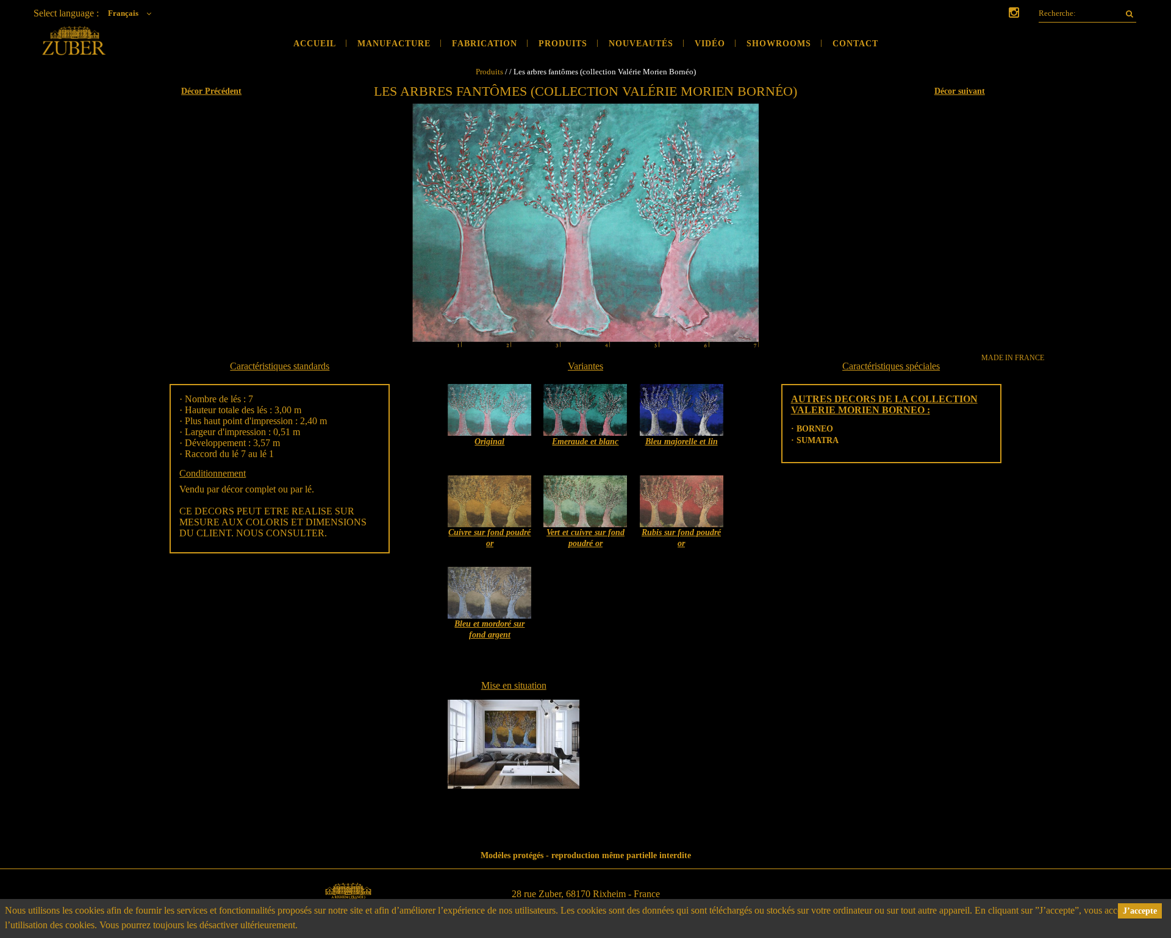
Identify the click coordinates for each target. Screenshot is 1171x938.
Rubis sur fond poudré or (681, 538)
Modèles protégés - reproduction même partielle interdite (586, 855)
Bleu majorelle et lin (681, 441)
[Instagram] (1014, 13)
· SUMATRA (815, 440)
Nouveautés (641, 43)
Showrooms (779, 43)
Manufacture (394, 43)
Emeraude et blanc (585, 441)
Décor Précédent (211, 91)
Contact (855, 43)
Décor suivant (959, 91)
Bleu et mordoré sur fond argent (489, 629)
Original (489, 441)
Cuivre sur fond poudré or (489, 538)
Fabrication (484, 43)
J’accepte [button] (1140, 910)
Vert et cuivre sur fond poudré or (585, 538)
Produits (563, 43)
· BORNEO (812, 428)
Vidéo (710, 43)
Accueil (314, 43)
